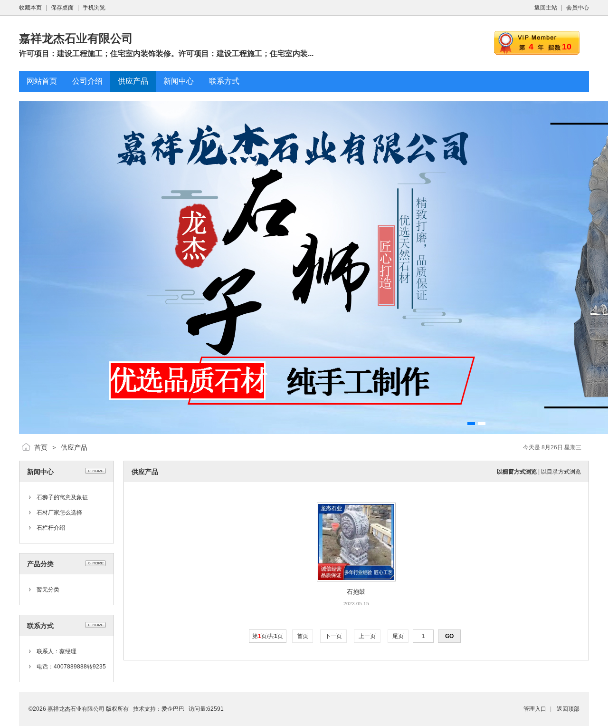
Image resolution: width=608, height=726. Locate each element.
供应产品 (74, 447)
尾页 (398, 636)
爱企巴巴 (173, 709)
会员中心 (577, 7)
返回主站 (545, 7)
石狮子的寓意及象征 (62, 497)
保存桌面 (62, 7)
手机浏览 (94, 7)
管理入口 (534, 709)
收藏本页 (30, 7)
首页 (41, 447)
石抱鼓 (356, 591)
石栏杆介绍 (51, 527)
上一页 (367, 636)
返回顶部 (568, 709)
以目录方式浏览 (561, 471)
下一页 (333, 636)
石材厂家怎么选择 (59, 512)
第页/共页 (267, 636)
